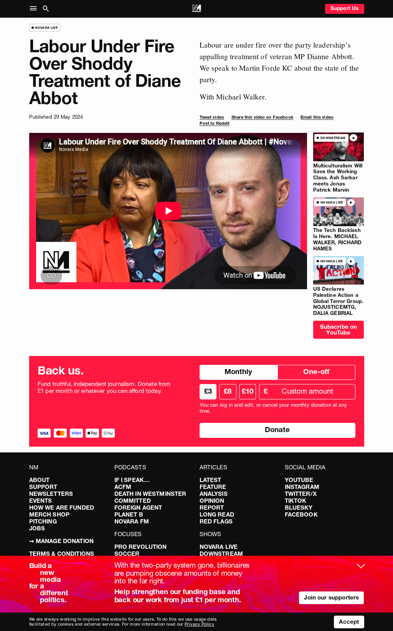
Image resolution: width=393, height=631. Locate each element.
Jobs (37, 528)
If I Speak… (132, 480)
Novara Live (219, 546)
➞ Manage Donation (61, 541)
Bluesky (299, 507)
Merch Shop (49, 514)
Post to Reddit (215, 123)
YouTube (299, 480)
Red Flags (216, 521)
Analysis (214, 493)
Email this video (317, 117)
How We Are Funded (61, 507)
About (39, 480)
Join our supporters (331, 597)
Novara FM (131, 521)
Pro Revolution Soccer (140, 550)
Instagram (302, 486)
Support (43, 486)
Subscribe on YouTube (338, 329)
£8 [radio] (227, 391)
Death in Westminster (150, 493)
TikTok (296, 500)
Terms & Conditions (61, 553)
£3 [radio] (208, 391)
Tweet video (212, 117)
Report (212, 507)
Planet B (128, 514)
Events (40, 500)
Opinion (212, 500)
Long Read (217, 514)
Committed (132, 500)
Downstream (221, 553)
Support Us (344, 8)
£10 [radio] (247, 391)
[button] (34, 9)
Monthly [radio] (238, 371)
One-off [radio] (316, 371)
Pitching (43, 521)
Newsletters (51, 493)
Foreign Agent (138, 507)
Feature (213, 486)
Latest (210, 480)
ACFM (123, 486)
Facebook (301, 514)
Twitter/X (301, 493)
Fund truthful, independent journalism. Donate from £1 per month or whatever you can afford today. (104, 387)
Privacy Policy (199, 624)
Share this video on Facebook (262, 117)
